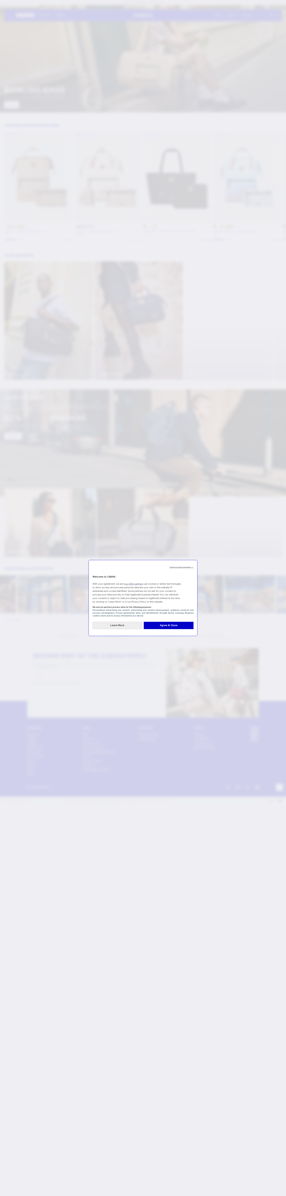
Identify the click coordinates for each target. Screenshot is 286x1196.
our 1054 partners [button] (134, 584)
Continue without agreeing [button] (181, 567)
